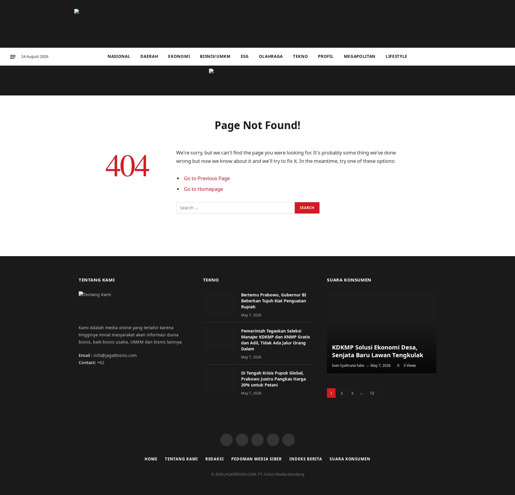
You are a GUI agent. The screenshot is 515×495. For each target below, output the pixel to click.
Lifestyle (396, 56)
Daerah (149, 56)
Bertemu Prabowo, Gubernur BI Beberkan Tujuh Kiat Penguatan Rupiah (273, 301)
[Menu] (12, 56)
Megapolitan (360, 56)
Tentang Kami (181, 459)
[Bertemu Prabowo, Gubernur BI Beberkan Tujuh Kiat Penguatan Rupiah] (219, 302)
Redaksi (214, 459)
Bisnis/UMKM (215, 56)
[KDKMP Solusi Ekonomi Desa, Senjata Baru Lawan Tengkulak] (381, 332)
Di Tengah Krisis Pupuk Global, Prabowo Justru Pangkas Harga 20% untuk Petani (273, 379)
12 (372, 393)
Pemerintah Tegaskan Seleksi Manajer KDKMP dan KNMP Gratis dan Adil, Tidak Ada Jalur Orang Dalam (275, 340)
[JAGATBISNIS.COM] (257, 80)
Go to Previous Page (207, 178)
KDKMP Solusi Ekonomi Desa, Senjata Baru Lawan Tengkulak (377, 351)
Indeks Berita (305, 459)
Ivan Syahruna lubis (348, 365)
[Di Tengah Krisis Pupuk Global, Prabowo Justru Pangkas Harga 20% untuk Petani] (219, 380)
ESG (245, 56)
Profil (325, 56)
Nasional (119, 56)
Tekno (300, 56)
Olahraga (271, 56)
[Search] (505, 57)
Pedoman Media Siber (256, 459)
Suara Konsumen (350, 459)
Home (151, 459)
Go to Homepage (203, 188)
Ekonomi (179, 56)
